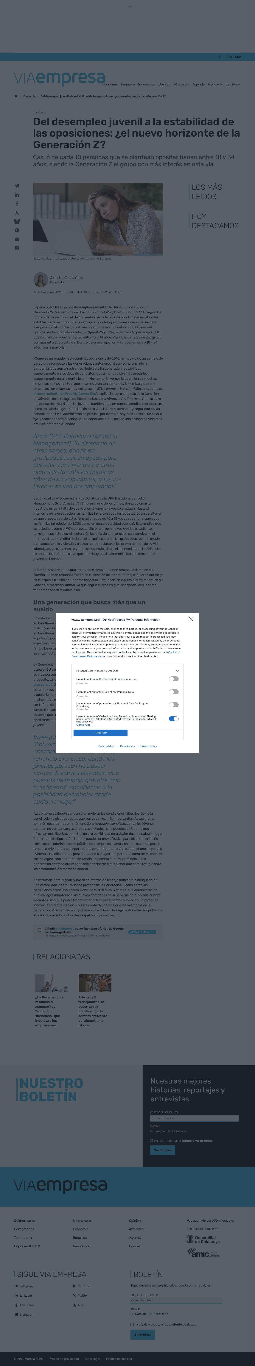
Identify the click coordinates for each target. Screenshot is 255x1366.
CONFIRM (101, 733)
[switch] (174, 678)
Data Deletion (106, 746)
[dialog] (127, 683)
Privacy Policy (149, 746)
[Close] (192, 620)
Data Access (127, 746)
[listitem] (127, 671)
